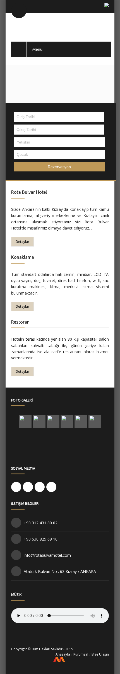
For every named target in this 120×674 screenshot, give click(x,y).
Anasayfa (63, 654)
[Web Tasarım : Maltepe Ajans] (60, 661)
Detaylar (22, 241)
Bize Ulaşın (100, 654)
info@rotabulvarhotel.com (47, 555)
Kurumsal (80, 654)
